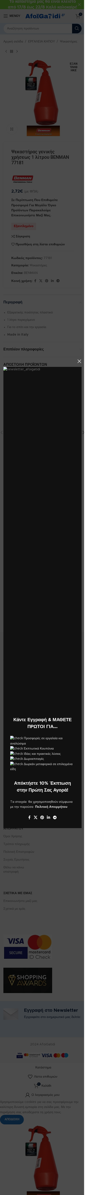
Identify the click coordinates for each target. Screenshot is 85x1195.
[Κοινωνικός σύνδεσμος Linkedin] (49, 817)
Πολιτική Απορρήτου (51, 806)
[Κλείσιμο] (79, 361)
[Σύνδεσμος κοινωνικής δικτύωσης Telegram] (55, 817)
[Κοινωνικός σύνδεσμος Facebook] (29, 817)
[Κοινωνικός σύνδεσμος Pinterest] (42, 817)
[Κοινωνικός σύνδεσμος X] (35, 817)
